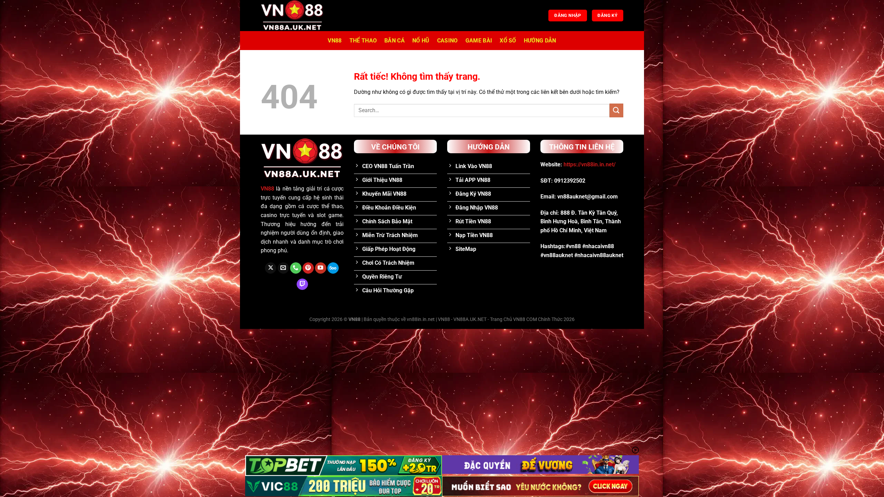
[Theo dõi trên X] (270, 268)
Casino (447, 40)
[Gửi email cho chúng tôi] (283, 268)
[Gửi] (616, 110)
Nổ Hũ (421, 40)
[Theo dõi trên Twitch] (302, 284)
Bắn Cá (394, 40)
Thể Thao (363, 40)
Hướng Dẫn (540, 40)
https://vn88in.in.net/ (590, 164)
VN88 (335, 40)
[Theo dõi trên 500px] (333, 268)
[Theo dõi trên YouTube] (320, 268)
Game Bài (478, 40)
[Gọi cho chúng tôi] (295, 268)
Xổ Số (508, 40)
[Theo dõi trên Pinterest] (308, 268)
